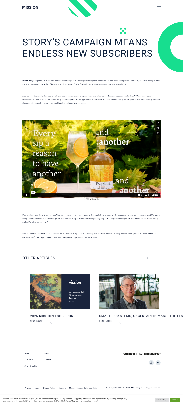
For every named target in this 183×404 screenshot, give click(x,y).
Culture (29, 359)
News (46, 353)
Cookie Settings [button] (161, 400)
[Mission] (30, 6)
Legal (37, 388)
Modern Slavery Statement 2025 (83, 388)
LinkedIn (158, 362)
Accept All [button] (174, 400)
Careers (62, 388)
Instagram (151, 362)
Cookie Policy (49, 388)
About (28, 353)
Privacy (28, 388)
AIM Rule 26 (31, 366)
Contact (48, 359)
